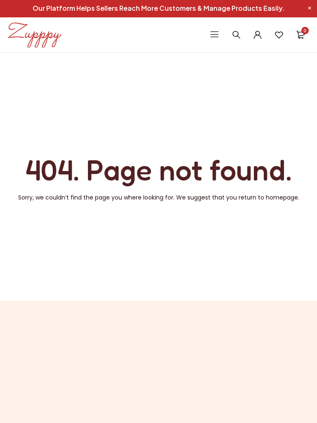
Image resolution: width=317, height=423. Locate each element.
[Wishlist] (279, 35)
